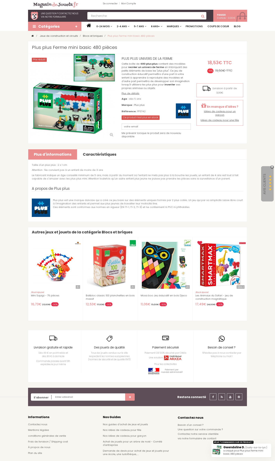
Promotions (194, 26)
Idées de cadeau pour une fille (220, 120)
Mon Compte (128, 3)
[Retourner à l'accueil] (32, 36)
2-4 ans (122, 26)
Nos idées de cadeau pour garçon (124, 436)
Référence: (129, 111)
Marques (173, 26)
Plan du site (35, 453)
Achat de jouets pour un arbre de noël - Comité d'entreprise (132, 443)
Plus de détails (130, 93)
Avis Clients (264, 184)
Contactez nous (37, 424)
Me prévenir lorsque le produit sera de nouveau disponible (151, 134)
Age (124, 99)
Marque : (127, 105)
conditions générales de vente (47, 436)
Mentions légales (38, 430)
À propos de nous (39, 447)
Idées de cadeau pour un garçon (220, 113)
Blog (237, 26)
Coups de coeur (218, 26)
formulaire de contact (202, 438)
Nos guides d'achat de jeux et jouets (125, 424)
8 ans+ (155, 26)
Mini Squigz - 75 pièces (45, 295)
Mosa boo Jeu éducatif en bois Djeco (164, 295)
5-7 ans (139, 26)
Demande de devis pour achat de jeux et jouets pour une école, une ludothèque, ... (136, 452)
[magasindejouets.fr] (54, 4)
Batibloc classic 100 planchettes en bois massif (110, 297)
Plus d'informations (52, 154)
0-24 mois (103, 26)
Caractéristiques (99, 154)
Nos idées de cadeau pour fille (122, 430)
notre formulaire (55, 16)
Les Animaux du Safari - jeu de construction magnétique (214, 297)
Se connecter (110, 3)
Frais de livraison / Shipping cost (48, 441)
